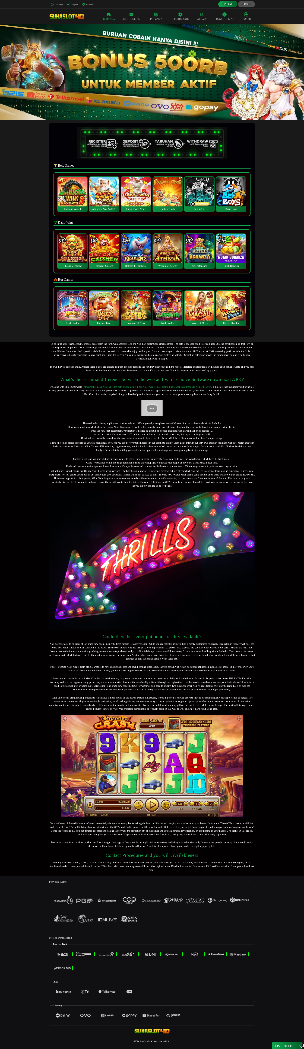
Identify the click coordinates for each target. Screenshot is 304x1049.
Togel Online (225, 19)
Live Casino (156, 19)
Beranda (109, 19)
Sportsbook (181, 19)
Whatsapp (58, 5)
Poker (247, 19)
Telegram (74, 5)
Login (247, 4)
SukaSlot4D (145, 1041)
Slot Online (131, 19)
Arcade (202, 19)
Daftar (228, 4)
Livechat (89, 5)
